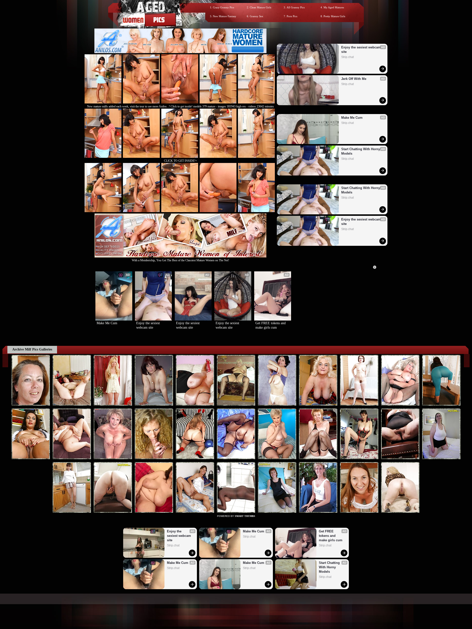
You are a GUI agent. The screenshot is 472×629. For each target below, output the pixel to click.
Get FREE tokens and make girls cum (271, 325)
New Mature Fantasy (224, 16)
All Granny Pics (296, 7)
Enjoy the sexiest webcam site (361, 49)
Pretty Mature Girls (334, 16)
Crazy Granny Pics (223, 7)
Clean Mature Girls (260, 7)
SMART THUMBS (245, 516)
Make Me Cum (352, 117)
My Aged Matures (334, 7)
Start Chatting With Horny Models (361, 151)
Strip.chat (347, 57)
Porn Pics (292, 16)
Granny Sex (256, 16)
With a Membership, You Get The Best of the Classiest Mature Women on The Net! (180, 260)
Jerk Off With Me (353, 79)
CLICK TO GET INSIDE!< (180, 160)
